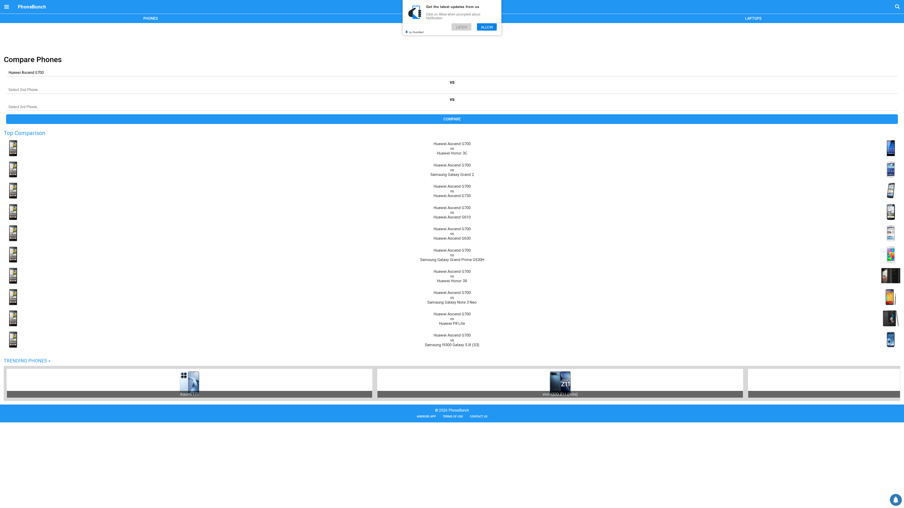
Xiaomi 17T (189, 394)
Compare (452, 119)
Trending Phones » (27, 361)
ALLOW (487, 26)
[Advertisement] (452, 38)
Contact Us (479, 416)
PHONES (150, 18)
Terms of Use (453, 416)
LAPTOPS (753, 18)
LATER (461, 26)
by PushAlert (416, 32)
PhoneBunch (32, 7)
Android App (426, 416)
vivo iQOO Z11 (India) (560, 394)
